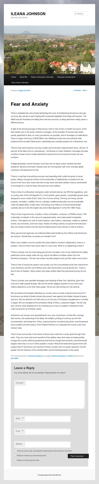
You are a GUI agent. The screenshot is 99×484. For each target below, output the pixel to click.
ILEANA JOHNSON (28, 13)
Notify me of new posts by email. (28, 460)
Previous (76, 90)
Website (19, 444)
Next (85, 90)
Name (19, 418)
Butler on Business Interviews (42, 77)
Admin (70, 356)
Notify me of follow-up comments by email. (31, 455)
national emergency (35, 356)
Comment (20, 382)
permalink (14, 358)
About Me (23, 77)
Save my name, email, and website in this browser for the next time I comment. (44, 451)
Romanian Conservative (66, 77)
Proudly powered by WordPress (49, 475)
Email (19, 431)
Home (13, 77)
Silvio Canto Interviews (20, 82)
